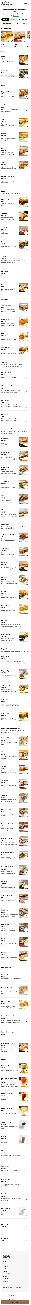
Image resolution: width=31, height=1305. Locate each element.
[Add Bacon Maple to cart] (26, 204)
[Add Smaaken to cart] (26, 233)
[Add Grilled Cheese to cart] (26, 611)
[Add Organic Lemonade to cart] (26, 1113)
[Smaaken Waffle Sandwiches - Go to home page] (6, 3)
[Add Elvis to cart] (26, 290)
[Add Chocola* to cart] (26, 800)
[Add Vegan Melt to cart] (26, 705)
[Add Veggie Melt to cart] (26, 554)
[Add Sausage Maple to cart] (26, 310)
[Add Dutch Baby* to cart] (26, 915)
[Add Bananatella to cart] (26, 930)
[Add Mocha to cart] (26, 1142)
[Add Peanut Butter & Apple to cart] (26, 1036)
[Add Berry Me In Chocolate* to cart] (26, 843)
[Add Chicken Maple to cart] (26, 377)
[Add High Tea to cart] (26, 625)
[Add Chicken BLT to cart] (26, 420)
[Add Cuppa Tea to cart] (26, 1228)
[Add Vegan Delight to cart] (26, 676)
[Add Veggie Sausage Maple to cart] (26, 539)
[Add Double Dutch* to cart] (26, 815)
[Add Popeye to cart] (26, 597)
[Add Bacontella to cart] (26, 276)
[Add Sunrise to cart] (26, 110)
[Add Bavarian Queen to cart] (26, 958)
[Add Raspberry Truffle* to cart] (26, 829)
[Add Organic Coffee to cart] (26, 1127)
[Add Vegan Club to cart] (26, 719)
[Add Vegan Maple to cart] (26, 662)
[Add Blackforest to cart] (26, 444)
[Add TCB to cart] (26, 501)
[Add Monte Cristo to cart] (26, 458)
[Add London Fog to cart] (26, 1170)
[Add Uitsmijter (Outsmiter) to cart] (26, 182)
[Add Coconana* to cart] (26, 887)
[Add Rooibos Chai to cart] (26, 1185)
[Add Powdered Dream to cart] (26, 743)
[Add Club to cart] (26, 515)
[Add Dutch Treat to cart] (26, 324)
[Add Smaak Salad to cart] (26, 76)
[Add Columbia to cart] (26, 568)
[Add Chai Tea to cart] (26, 1156)
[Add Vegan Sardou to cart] (26, 690)
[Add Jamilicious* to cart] (26, 786)
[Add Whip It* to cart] (26, 757)
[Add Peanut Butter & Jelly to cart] (26, 1021)
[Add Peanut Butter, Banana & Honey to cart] (26, 1050)
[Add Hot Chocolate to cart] (26, 1214)
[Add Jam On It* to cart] (26, 772)
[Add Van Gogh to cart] (26, 218)
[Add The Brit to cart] (26, 261)
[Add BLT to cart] (26, 247)
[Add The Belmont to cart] (26, 487)
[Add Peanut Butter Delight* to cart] (26, 872)
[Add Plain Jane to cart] (26, 978)
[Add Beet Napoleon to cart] (26, 639)
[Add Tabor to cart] (10, 40)
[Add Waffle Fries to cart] (26, 62)
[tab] (5, 19)
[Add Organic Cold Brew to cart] (26, 1099)
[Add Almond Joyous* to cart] (26, 901)
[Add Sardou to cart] (26, 168)
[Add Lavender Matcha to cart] (26, 1070)
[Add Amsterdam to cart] (26, 353)
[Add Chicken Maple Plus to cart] (26, 391)
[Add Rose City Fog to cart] (26, 1199)
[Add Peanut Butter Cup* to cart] (26, 858)
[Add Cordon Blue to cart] (26, 405)
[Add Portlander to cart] (26, 582)
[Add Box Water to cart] (26, 1242)
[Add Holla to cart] (23, 40)
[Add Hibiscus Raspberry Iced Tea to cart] (26, 1084)
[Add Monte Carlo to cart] (26, 472)
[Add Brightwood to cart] (26, 96)
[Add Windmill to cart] (26, 139)
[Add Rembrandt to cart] (26, 339)
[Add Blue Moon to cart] (26, 944)
